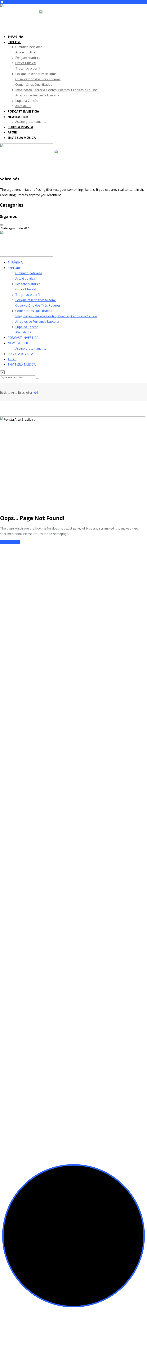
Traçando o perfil (27, 68)
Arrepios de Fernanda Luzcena (37, 95)
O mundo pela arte (28, 47)
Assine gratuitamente (30, 121)
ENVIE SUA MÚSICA (22, 138)
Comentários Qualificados (33, 84)
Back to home (10, 542)
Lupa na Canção (26, 101)
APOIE (12, 132)
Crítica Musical (25, 63)
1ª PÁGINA (15, 37)
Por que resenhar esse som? (35, 74)
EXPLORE (14, 42)
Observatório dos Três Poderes (37, 79)
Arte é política (25, 52)
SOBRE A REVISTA (20, 127)
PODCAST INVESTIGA (23, 111)
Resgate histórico (27, 58)
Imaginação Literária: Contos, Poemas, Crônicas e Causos (56, 90)
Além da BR (23, 106)
